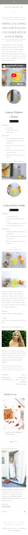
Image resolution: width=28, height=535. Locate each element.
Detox (4, 366)
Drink (8, 366)
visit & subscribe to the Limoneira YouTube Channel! (12, 360)
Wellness (19, 40)
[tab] (12, 441)
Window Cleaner (19, 369)
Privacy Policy (19, 524)
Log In (16, 522)
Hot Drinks (22, 39)
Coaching (21, 522)
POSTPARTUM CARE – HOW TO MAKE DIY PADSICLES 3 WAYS (20, 379)
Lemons (19, 366)
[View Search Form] (14, 12)
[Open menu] (14, 2)
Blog (3, 39)
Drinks (16, 39)
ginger (13, 366)
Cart (12, 524)
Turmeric (11, 369)
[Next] (23, 419)
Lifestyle (8, 40)
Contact (10, 522)
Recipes (14, 40)
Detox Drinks (9, 39)
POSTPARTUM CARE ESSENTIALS (7, 377)
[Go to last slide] (5, 419)
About (5, 522)
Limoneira (4, 369)
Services (7, 524)
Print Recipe (14, 121)
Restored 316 (16, 530)
